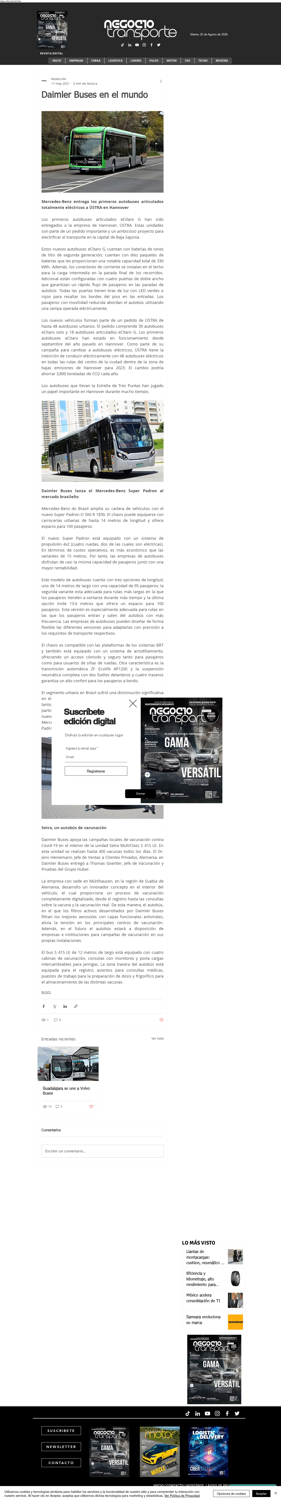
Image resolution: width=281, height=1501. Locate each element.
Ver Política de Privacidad (182, 1495)
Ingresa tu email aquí (81, 748)
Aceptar (261, 1493)
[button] (140, 793)
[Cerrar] (275, 1493)
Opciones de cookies (231, 1493)
